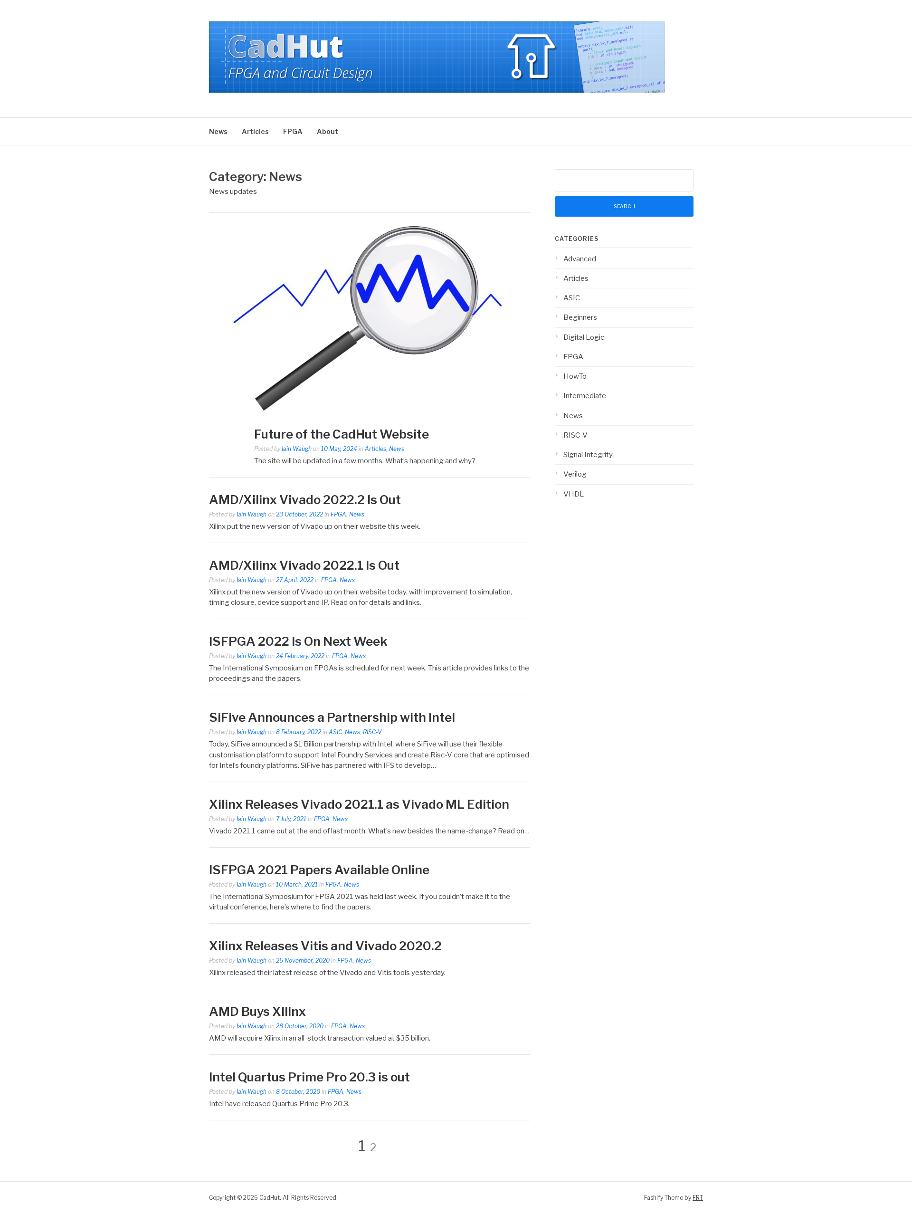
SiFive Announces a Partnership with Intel (332, 717)
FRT (698, 1197)
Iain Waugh (297, 448)
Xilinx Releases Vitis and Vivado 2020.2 (325, 945)
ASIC (335, 732)
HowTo (575, 376)
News (218, 131)
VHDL (573, 494)
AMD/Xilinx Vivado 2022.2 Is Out (305, 499)
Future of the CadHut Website (341, 434)
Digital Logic (583, 337)
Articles (255, 131)
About (327, 131)
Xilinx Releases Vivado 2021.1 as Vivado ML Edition (359, 804)
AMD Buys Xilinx (257, 1011)
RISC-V (372, 732)
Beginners (580, 317)
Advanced (579, 259)
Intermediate (584, 396)
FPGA (293, 131)
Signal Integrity (588, 454)
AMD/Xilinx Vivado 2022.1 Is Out (304, 565)
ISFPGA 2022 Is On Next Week (298, 641)
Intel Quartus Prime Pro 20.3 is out (309, 1077)
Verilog (575, 474)
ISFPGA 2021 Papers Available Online (319, 869)
